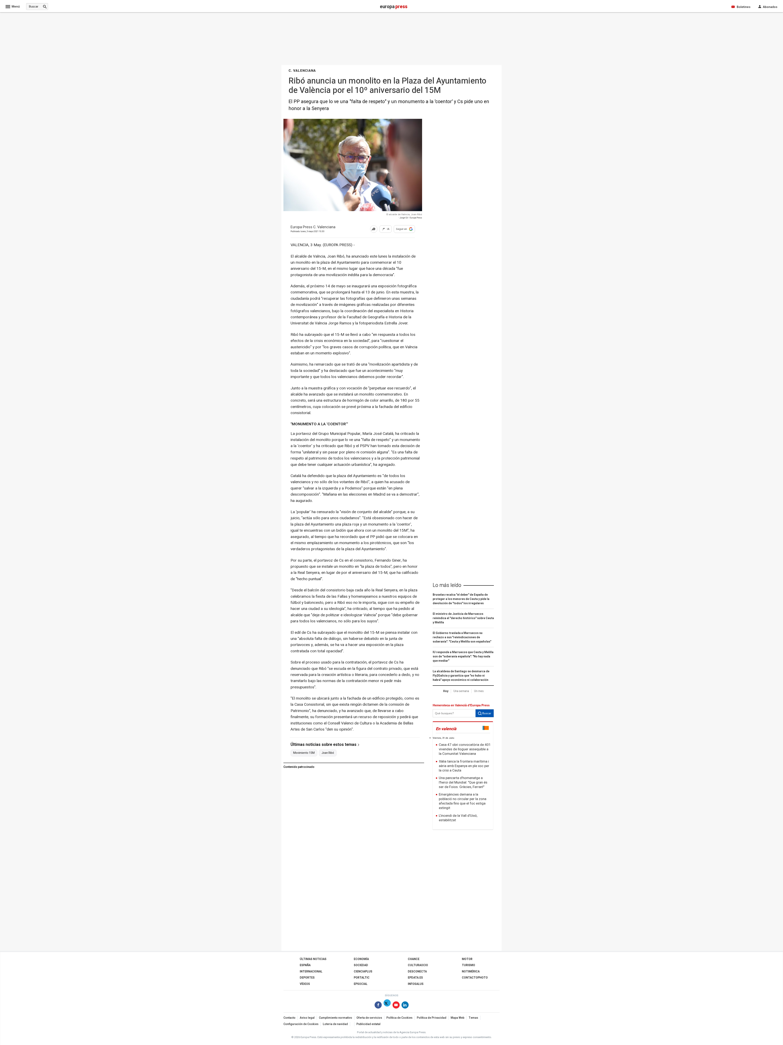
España (305, 965)
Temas (473, 1018)
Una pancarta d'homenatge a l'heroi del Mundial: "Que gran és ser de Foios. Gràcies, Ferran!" (463, 782)
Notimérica (471, 971)
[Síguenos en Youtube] (396, 1006)
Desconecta (417, 971)
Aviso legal (307, 1018)
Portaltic (361, 978)
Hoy (445, 691)
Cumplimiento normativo (335, 1018)
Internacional (311, 971)
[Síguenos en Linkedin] (405, 1006)
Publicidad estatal (368, 1024)
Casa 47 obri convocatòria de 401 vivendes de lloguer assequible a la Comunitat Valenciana (465, 749)
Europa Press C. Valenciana (313, 227)
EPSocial (360, 984)
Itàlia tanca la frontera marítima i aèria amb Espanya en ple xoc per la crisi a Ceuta (464, 766)
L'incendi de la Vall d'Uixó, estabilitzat (458, 818)
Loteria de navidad (335, 1024)
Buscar (486, 713)
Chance (413, 959)
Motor (467, 959)
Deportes (307, 978)
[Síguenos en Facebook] (378, 1006)
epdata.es (415, 978)
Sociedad (361, 965)
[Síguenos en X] (387, 1006)
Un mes (479, 691)
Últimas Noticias (313, 959)
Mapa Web (457, 1018)
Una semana (461, 691)
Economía (361, 959)
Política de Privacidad (431, 1018)
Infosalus (416, 984)
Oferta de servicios (369, 1018)
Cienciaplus (363, 971)
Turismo (468, 965)
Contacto (289, 1018)
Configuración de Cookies (301, 1024)
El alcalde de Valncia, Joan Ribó (404, 214)
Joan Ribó (328, 753)
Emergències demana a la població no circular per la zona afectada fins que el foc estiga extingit (462, 801)
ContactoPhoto (475, 978)
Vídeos (305, 984)
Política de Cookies (399, 1018)
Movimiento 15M (304, 753)
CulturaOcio (418, 965)
